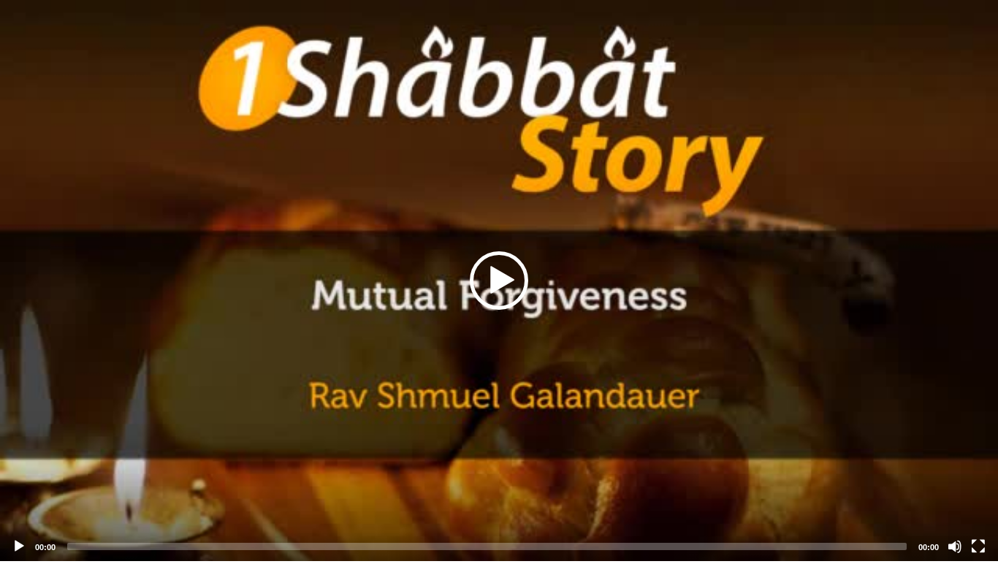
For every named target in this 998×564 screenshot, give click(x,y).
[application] (499, 280)
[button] (499, 280)
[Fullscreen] (978, 546)
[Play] (19, 546)
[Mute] (955, 546)
